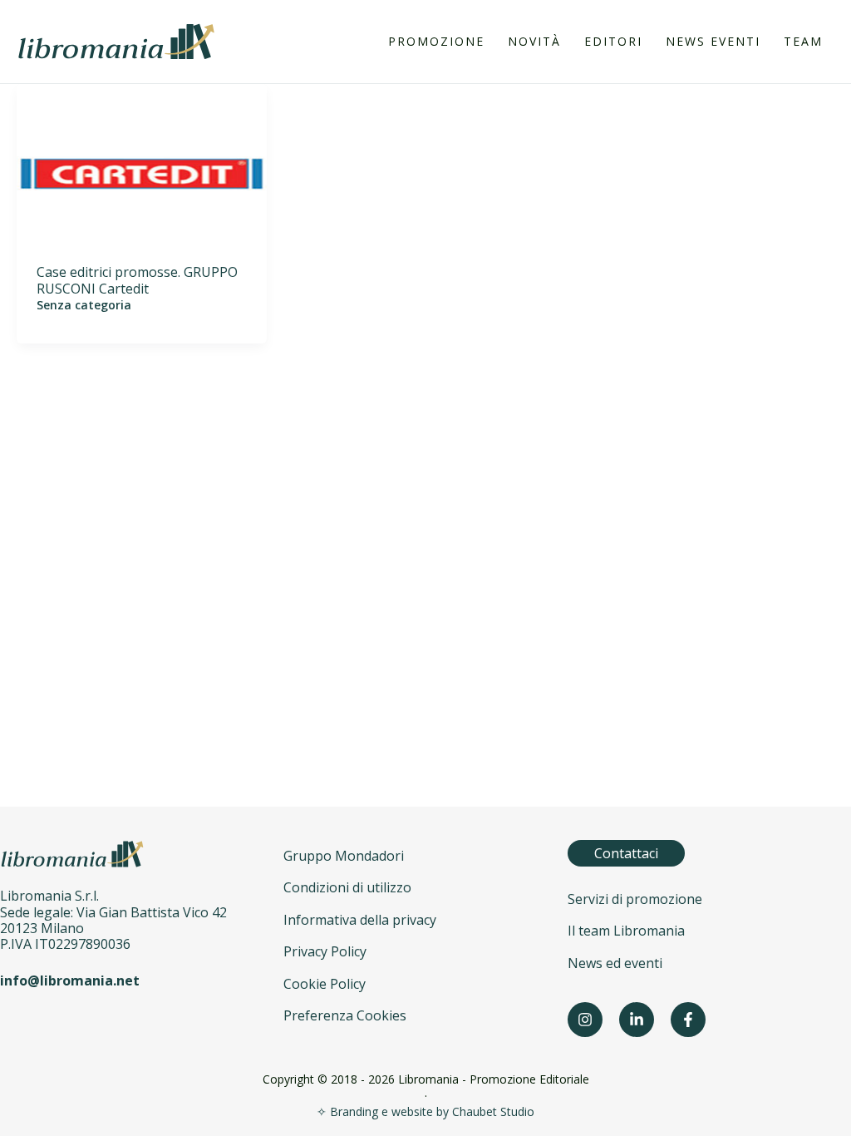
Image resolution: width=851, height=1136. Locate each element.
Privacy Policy (324, 951)
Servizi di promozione (635, 899)
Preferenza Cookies (344, 1015)
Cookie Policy (324, 984)
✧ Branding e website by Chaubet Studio (425, 1111)
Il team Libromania (626, 930)
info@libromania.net (70, 980)
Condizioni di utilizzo (347, 887)
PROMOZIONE (436, 41)
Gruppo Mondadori (343, 856)
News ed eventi (615, 963)
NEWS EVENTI (713, 41)
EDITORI (613, 41)
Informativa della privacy (359, 920)
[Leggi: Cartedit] (142, 173)
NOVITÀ (534, 41)
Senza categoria (84, 305)
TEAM (803, 41)
